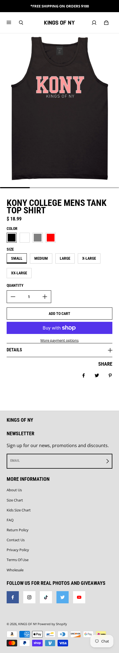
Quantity (15, 285)
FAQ (10, 519)
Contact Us (16, 539)
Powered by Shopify (52, 624)
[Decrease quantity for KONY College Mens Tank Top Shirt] (13, 297)
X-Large (89, 258)
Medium (41, 258)
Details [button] (14, 349)
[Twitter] (62, 597)
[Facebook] (13, 597)
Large (65, 258)
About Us (14, 489)
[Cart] (106, 23)
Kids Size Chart (19, 510)
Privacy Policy (18, 549)
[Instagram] (29, 597)
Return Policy (18, 529)
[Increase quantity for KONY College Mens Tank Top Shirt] (45, 297)
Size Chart (15, 500)
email (15, 460)
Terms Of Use (18, 559)
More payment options (59, 340)
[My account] (94, 23)
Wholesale (15, 569)
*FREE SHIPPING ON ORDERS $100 (59, 6)
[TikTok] (46, 597)
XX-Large (19, 273)
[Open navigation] (13, 23)
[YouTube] (79, 597)
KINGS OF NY (27, 624)
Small (16, 258)
